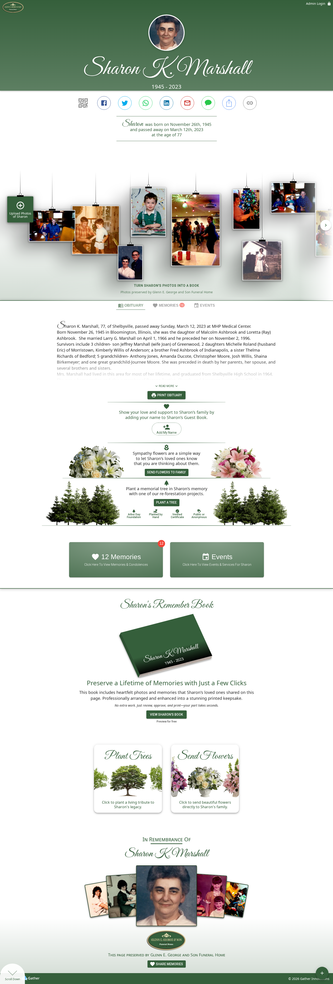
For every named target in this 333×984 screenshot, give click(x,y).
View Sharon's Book (166, 714)
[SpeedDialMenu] (322, 973)
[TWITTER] (125, 103)
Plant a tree (166, 502)
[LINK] (250, 103)
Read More (166, 386)
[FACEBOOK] (104, 103)
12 (161, 543)
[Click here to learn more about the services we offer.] (166, 941)
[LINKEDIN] (166, 103)
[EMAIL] (187, 103)
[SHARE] (229, 103)
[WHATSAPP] (145, 103)
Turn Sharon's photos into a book (166, 285)
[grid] (166, 228)
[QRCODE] (83, 103)
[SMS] (208, 103)
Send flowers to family (166, 472)
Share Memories (169, 964)
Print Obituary (169, 395)
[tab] (130, 305)
